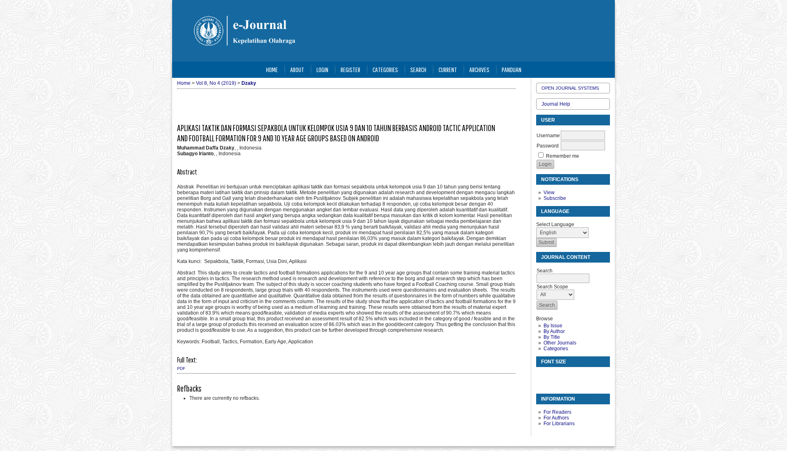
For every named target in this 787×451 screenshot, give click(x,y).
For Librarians (559, 423)
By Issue (553, 326)
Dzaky (248, 83)
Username (548, 135)
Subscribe (555, 198)
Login (322, 69)
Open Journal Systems (570, 88)
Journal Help (555, 104)
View (549, 192)
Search (418, 69)
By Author (554, 331)
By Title (552, 337)
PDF (181, 368)
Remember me (562, 156)
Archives (479, 69)
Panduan (511, 69)
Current (448, 69)
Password (548, 146)
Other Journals (560, 343)
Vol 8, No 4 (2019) (216, 83)
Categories (556, 348)
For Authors (556, 418)
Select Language (555, 224)
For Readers (557, 412)
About (297, 69)
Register (350, 69)
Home (272, 69)
